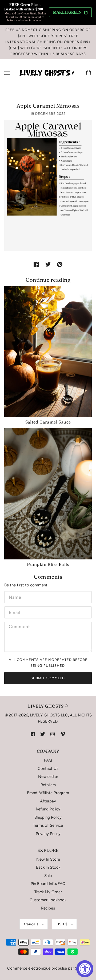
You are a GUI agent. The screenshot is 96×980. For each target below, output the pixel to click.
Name (14, 596)
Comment (18, 627)
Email (14, 612)
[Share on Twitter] (48, 264)
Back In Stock (48, 867)
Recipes (48, 908)
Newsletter (48, 776)
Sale (48, 875)
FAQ (48, 760)
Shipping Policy (48, 817)
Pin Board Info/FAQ (48, 883)
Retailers (48, 784)
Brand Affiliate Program (48, 792)
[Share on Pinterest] (60, 264)
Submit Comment (48, 678)
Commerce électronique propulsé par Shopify (48, 968)
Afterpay (48, 801)
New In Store (48, 859)
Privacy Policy (48, 833)
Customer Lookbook (48, 899)
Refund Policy (48, 809)
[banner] (47, 72)
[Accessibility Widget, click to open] (84, 968)
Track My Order (48, 891)
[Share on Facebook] (36, 264)
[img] (33, 733)
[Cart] (89, 73)
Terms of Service (48, 825)
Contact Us (48, 768)
